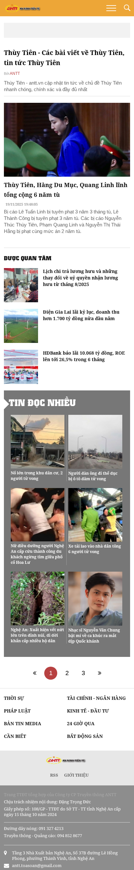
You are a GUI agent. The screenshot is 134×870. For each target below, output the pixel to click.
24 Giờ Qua (81, 723)
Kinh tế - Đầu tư (88, 711)
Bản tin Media (22, 723)
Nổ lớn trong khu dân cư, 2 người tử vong (37, 475)
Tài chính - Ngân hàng (96, 698)
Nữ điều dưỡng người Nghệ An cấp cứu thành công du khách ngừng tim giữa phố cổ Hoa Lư (37, 554)
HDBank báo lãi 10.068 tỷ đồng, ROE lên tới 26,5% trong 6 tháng (84, 356)
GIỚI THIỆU (76, 775)
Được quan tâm (27, 258)
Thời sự (14, 698)
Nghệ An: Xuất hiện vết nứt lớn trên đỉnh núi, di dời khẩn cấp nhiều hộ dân (37, 635)
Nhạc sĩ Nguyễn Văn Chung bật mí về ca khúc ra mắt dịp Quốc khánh (94, 635)
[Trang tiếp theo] (99, 673)
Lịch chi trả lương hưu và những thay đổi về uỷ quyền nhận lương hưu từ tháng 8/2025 (80, 277)
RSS (54, 775)
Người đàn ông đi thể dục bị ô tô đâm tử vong (92, 476)
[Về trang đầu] (34, 673)
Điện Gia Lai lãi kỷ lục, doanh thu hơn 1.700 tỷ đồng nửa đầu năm (81, 315)
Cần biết (15, 736)
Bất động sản (85, 736)
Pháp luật (17, 711)
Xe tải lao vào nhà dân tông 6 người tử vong (94, 548)
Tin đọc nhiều (42, 402)
